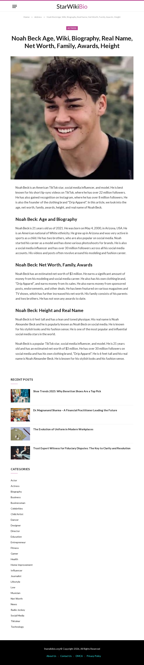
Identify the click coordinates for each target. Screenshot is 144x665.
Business (16, 497)
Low (13, 587)
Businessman (18, 502)
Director (15, 531)
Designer (16, 525)
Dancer (15, 519)
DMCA (79, 656)
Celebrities (17, 508)
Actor (14, 480)
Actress (72, 28)
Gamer (14, 553)
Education (16, 536)
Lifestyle (15, 581)
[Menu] (14, 6)
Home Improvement (22, 564)
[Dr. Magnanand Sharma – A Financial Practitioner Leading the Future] (20, 414)
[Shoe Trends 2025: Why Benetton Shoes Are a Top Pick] (20, 395)
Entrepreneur (18, 542)
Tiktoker (15, 621)
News (14, 604)
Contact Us (66, 656)
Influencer (16, 570)
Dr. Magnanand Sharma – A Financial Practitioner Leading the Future (75, 410)
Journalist (16, 576)
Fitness (15, 547)
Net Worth (17, 598)
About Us (51, 656)
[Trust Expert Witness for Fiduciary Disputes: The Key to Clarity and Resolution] (20, 452)
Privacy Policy (94, 656)
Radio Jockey (18, 609)
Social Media (17, 615)
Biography (16, 491)
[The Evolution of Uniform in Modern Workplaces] (20, 433)
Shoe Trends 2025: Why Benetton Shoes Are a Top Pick (67, 391)
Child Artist (17, 514)
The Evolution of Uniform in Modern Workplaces (63, 429)
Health (14, 559)
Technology (17, 626)
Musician (15, 592)
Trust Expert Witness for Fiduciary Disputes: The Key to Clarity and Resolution (81, 448)
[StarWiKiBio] (72, 6)
